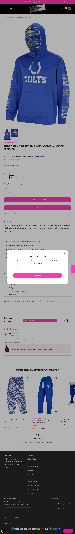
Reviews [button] (73, 268)
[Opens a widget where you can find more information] (68, 531)
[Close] (64, 253)
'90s (2, 530)
